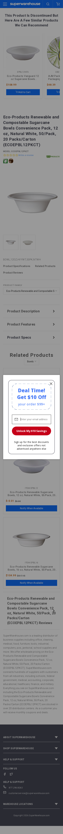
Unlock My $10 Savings (31, 431)
